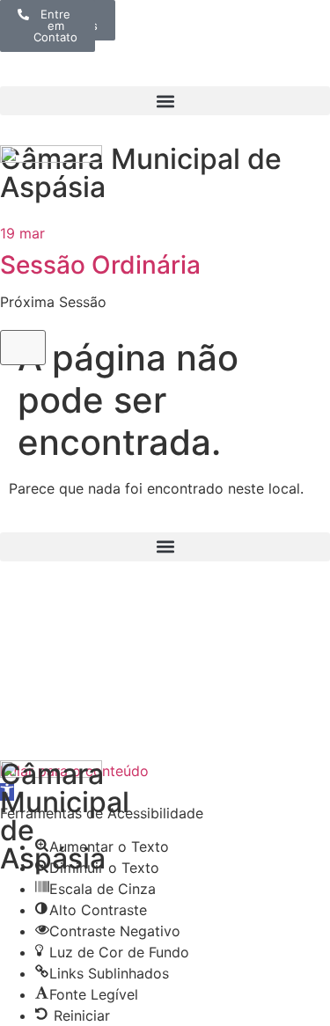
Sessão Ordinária (100, 265)
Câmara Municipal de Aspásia (141, 173)
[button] (165, 100)
